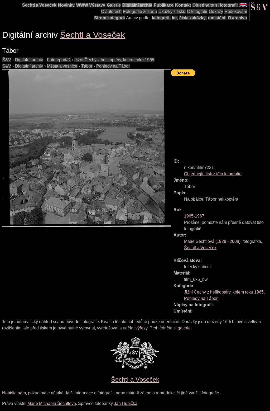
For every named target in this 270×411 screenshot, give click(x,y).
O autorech (111, 11)
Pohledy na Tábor (113, 66)
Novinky (66, 5)
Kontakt (183, 5)
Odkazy (216, 11)
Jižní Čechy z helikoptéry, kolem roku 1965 (114, 60)
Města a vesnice (62, 66)
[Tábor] (86, 148)
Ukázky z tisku (171, 11)
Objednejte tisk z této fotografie (213, 174)
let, (175, 18)
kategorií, (161, 18)
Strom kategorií (109, 18)
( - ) (212, 241)
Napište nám (14, 393)
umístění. (217, 18)
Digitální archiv (137, 5)
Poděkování (236, 11)
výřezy (141, 328)
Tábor (86, 66)
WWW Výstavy (90, 5)
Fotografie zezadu (140, 11)
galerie (184, 328)
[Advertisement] (220, 115)
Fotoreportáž (59, 60)
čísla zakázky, (192, 18)
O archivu (237, 18)
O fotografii (197, 11)
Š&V (6, 60)
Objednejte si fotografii (215, 5)
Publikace (163, 5)
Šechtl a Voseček (39, 5)
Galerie (114, 5)
